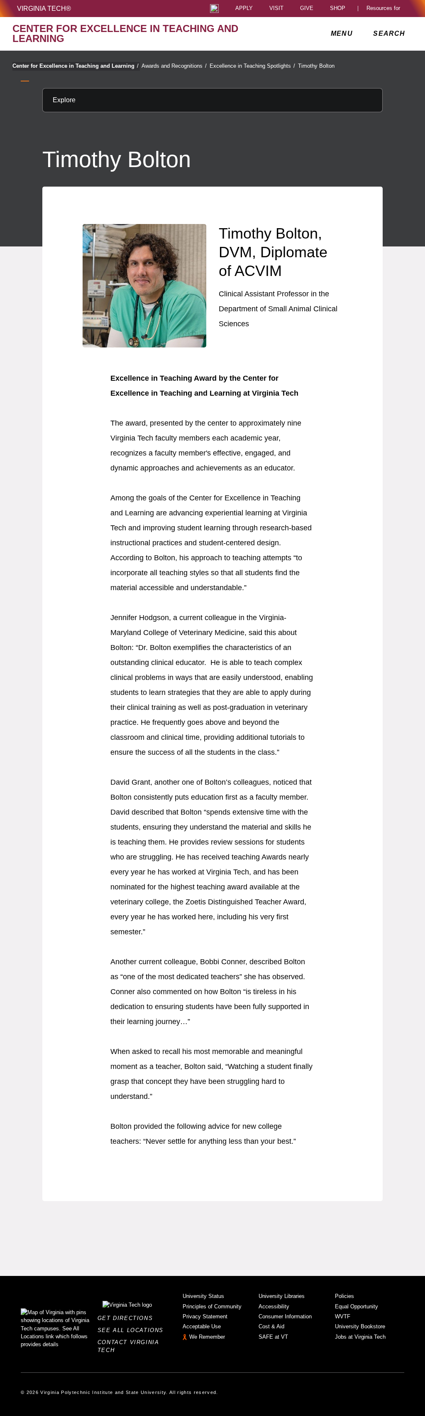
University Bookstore (360, 1326)
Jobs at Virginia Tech (360, 1337)
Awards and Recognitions (174, 66)
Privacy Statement (205, 1316)
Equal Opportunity (356, 1306)
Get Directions (128, 1318)
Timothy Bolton (316, 66)
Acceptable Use (202, 1326)
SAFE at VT (273, 1337)
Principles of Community (212, 1306)
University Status (203, 1296)
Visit (276, 8)
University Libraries (282, 1296)
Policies (344, 1296)
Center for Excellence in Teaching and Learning (75, 66)
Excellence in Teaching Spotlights (252, 66)
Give (306, 8)
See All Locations (133, 1330)
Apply (244, 8)
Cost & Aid (271, 1326)
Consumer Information (285, 1316)
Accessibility (274, 1306)
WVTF (342, 1316)
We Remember (207, 1337)
